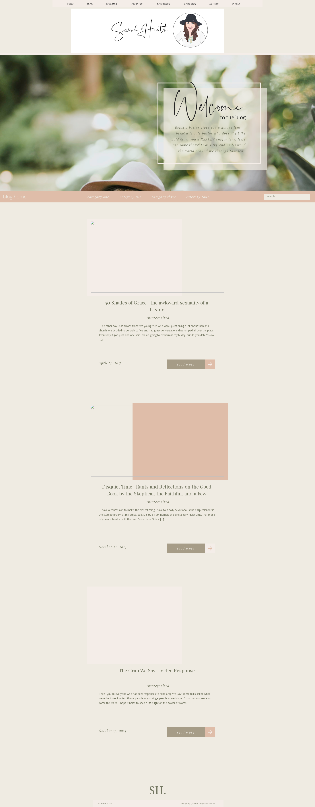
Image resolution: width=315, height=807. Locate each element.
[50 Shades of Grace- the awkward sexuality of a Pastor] (157, 257)
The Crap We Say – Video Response (157, 670)
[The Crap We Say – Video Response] (157, 625)
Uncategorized (157, 318)
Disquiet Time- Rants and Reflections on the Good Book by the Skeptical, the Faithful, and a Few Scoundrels (156, 493)
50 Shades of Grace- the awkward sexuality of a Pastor (156, 306)
